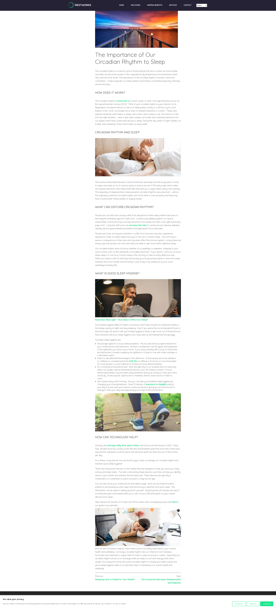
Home (121, 5)
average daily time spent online (123, 445)
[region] (138, 601)
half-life (133, 361)
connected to (123, 101)
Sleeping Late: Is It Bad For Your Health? (115, 579)
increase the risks (138, 225)
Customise (239, 604)
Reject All (253, 604)
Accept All (266, 604)
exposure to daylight (156, 384)
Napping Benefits (154, 5)
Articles (173, 5)
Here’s (175, 502)
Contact (187, 5)
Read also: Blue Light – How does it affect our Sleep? (121, 319)
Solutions (135, 5)
